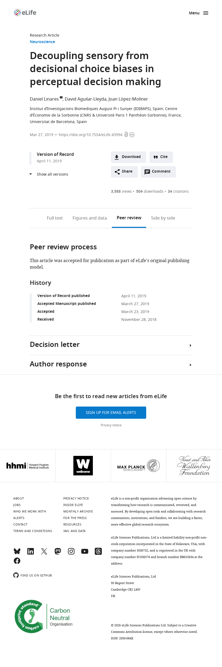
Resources (72, 524)
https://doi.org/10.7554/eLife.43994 (90, 135)
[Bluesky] (17, 553)
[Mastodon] (57, 553)
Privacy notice (111, 425)
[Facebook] (17, 563)
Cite (164, 157)
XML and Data (74, 531)
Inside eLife (73, 505)
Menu (194, 13)
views (121, 191)
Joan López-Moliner (128, 99)
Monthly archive (78, 511)
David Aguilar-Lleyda (85, 99)
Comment (163, 173)
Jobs (17, 505)
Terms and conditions (32, 531)
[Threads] (98, 553)
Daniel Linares (44, 99)
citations (178, 191)
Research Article (44, 35)
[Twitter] (44, 553)
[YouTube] (85, 553)
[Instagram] (71, 553)
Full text (55, 218)
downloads (150, 191)
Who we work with (29, 511)
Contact (20, 524)
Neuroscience (42, 42)
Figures (90, 218)
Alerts (18, 518)
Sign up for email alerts (111, 412)
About (18, 498)
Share (127, 172)
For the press (75, 518)
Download (131, 157)
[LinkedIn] (30, 553)
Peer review (129, 218)
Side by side (163, 218)
